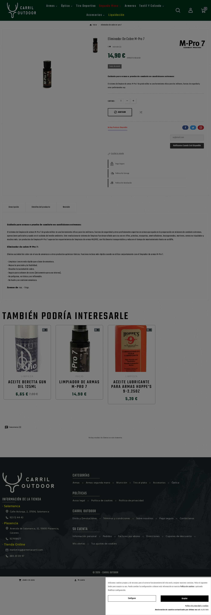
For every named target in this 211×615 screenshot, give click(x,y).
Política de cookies (187, 586)
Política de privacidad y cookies (197, 606)
